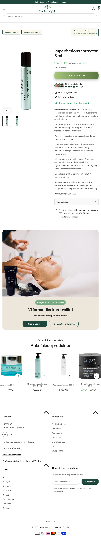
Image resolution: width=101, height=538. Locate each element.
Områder (6, 486)
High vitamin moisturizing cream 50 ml (90, 385)
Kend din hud (8, 499)
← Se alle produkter (11, 32)
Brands (5, 495)
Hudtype (6, 481)
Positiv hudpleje (59, 424)
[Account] (93, 8)
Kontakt (6, 508)
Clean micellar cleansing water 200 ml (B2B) (37, 385)
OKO (54, 446)
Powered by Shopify (61, 527)
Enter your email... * (62, 482)
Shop (4, 477)
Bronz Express (58, 442)
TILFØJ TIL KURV (76, 75)
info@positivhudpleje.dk (13, 427)
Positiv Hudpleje (45, 527)
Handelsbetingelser (11, 454)
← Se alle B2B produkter (32, 32)
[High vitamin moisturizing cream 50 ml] (90, 366)
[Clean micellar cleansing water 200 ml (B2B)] (37, 366)
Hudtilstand (7, 490)
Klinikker (6, 503)
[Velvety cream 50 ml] (11, 366)
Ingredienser (63, 202)
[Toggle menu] (4, 9)
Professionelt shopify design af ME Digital (21, 461)
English (49, 521)
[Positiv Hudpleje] (45, 9)
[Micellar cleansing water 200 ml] (63, 366)
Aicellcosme (57, 437)
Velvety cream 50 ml (7, 385)
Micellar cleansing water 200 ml (63, 385)
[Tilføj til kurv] (17, 376)
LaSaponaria (57, 451)
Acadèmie (56, 428)
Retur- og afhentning (12, 448)
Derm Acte (57, 433)
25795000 (7, 424)
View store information (68, 217)
